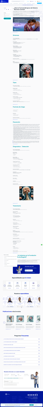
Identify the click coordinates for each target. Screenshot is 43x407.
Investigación (33, 3)
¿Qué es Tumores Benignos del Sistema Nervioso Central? (10, 256)
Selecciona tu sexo (13, 374)
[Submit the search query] (12, 1)
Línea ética (20, 396)
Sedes (35, 1)
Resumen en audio (15, 104)
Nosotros (11, 3)
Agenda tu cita (10, 305)
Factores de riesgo (6, 260)
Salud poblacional (29, 3)
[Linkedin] (8, 9)
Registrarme (7, 18)
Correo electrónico (26, 374)
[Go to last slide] (5, 286)
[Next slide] (38, 286)
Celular (18, 374)
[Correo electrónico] (10, 9)
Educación (25, 3)
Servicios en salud (21, 3)
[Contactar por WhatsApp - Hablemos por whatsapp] (41, 244)
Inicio (8, 3)
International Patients (15, 3)
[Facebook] (4, 9)
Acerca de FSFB (7, 396)
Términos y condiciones (14, 396)
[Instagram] (6, 9)
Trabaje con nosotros (7, 400)
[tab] (21, 307)
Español (39, 1)
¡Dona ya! (28, 1)
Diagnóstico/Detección (6, 263)
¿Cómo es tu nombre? (6, 374)
